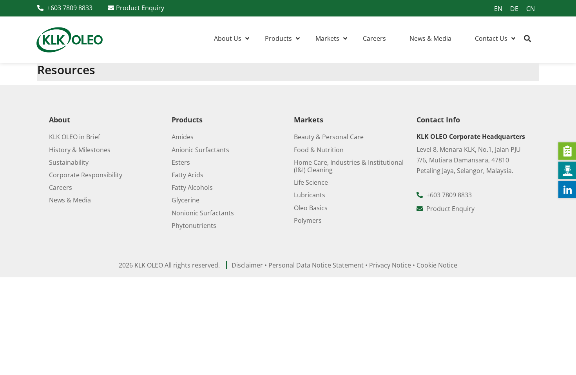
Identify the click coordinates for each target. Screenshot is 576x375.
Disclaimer (247, 265)
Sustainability (69, 162)
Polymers (308, 220)
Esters (181, 162)
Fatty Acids (187, 175)
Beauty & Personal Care (329, 137)
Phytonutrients (194, 225)
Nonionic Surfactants (203, 213)
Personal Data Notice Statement (316, 265)
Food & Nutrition (319, 150)
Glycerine (185, 200)
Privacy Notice (390, 265)
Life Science (311, 182)
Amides (183, 137)
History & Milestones (79, 150)
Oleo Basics (311, 208)
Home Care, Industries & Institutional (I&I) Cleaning (349, 166)
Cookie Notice (437, 265)
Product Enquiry (140, 8)
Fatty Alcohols (192, 187)
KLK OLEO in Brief (74, 137)
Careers (60, 187)
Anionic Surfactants (200, 150)
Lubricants (309, 195)
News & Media (70, 200)
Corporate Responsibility (85, 175)
